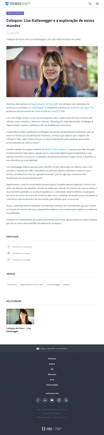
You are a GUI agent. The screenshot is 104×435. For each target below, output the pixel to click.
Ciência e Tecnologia (15, 13)
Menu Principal (95, 4)
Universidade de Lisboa (52, 413)
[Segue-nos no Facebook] (38, 400)
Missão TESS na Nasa (55, 149)
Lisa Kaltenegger (36, 107)
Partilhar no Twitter (21, 253)
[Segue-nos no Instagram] (59, 400)
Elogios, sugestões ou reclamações (54, 348)
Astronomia (12, 284)
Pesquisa (89, 4)
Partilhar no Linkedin (22, 260)
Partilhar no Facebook (22, 246)
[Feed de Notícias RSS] (66, 400)
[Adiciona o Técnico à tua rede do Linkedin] (45, 400)
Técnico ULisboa (18, 4)
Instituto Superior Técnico (57, 409)
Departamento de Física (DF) (44, 103)
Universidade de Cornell (46, 111)
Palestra (67, 284)
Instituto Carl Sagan (80, 107)
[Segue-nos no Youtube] (52, 400)
